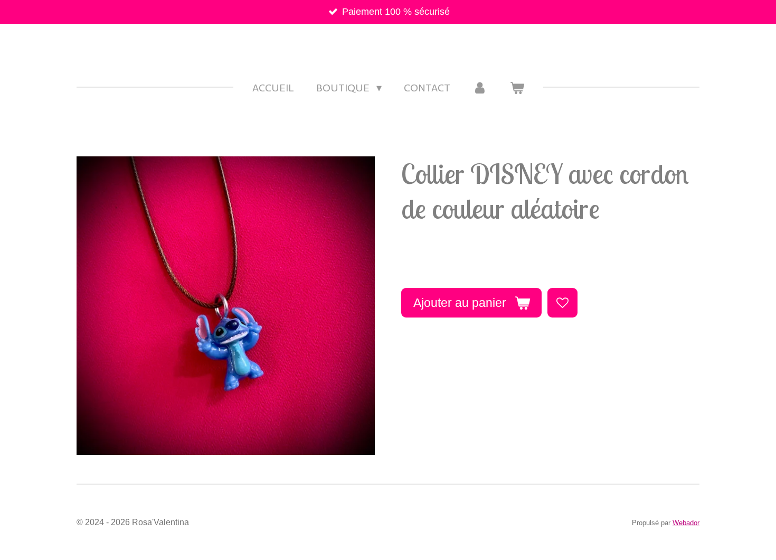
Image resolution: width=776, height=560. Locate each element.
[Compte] (480, 88)
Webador (686, 523)
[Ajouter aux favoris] (562, 303)
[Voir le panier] (517, 88)
